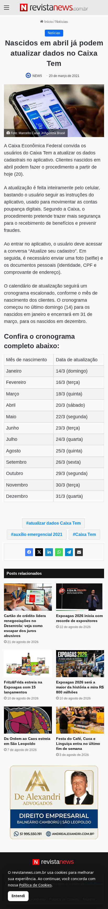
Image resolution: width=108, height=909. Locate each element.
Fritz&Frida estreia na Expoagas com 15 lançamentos (23, 687)
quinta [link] (74, 393)
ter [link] (70, 382)
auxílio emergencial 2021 (37, 534)
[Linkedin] (49, 552)
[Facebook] (29, 552)
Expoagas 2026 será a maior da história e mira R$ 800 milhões (80, 687)
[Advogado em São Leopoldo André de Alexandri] (54, 802)
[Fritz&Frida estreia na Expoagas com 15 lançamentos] (28, 663)
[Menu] (6, 9)
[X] (39, 552)
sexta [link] (73, 462)
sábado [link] (75, 405)
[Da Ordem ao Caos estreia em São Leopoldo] (28, 720)
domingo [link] (77, 371)
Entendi (18, 896)
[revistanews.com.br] (54, 7)
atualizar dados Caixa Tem (55, 523)
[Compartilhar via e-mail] (79, 552)
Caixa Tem (85, 534)
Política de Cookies (35, 884)
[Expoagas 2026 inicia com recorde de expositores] (80, 596)
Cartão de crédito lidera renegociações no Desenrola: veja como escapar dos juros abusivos (25, 626)
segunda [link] (77, 416)
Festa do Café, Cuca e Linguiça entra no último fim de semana (78, 743)
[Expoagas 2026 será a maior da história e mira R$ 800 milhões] (80, 663)
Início (48, 22)
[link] (77, 371)
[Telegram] (69, 552)
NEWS (37, 76)
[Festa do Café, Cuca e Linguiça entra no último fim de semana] (80, 720)
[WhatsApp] (59, 552)
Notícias (61, 22)
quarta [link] (74, 439)
